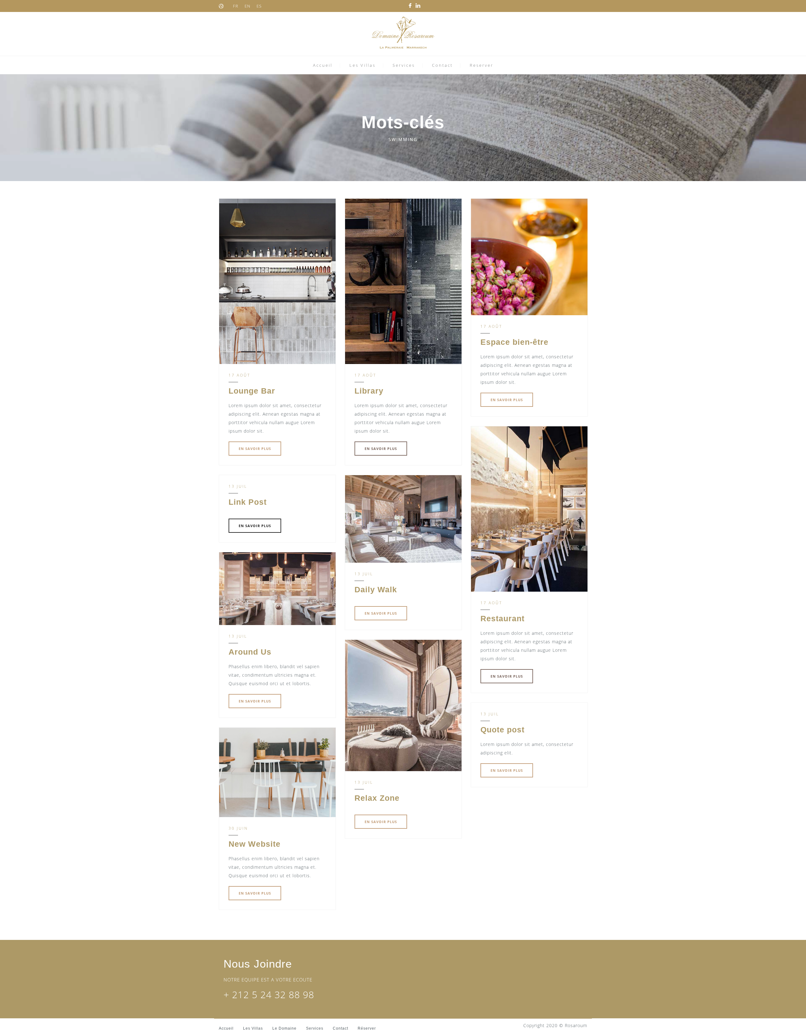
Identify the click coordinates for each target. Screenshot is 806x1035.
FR (235, 6)
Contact (442, 65)
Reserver (481, 65)
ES (259, 6)
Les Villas (362, 65)
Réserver (367, 1028)
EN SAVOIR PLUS (255, 448)
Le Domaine (284, 1028)
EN (247, 6)
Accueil (322, 65)
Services (404, 65)
